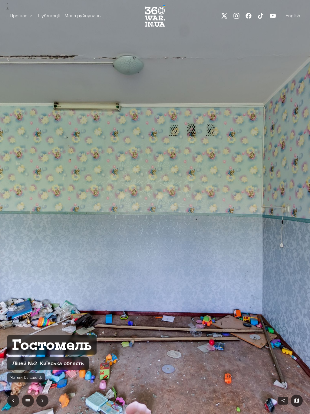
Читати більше (24, 377)
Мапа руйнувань (82, 16)
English (292, 16)
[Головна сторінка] (155, 16)
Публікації (49, 16)
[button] (21, 15)
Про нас (18, 16)
